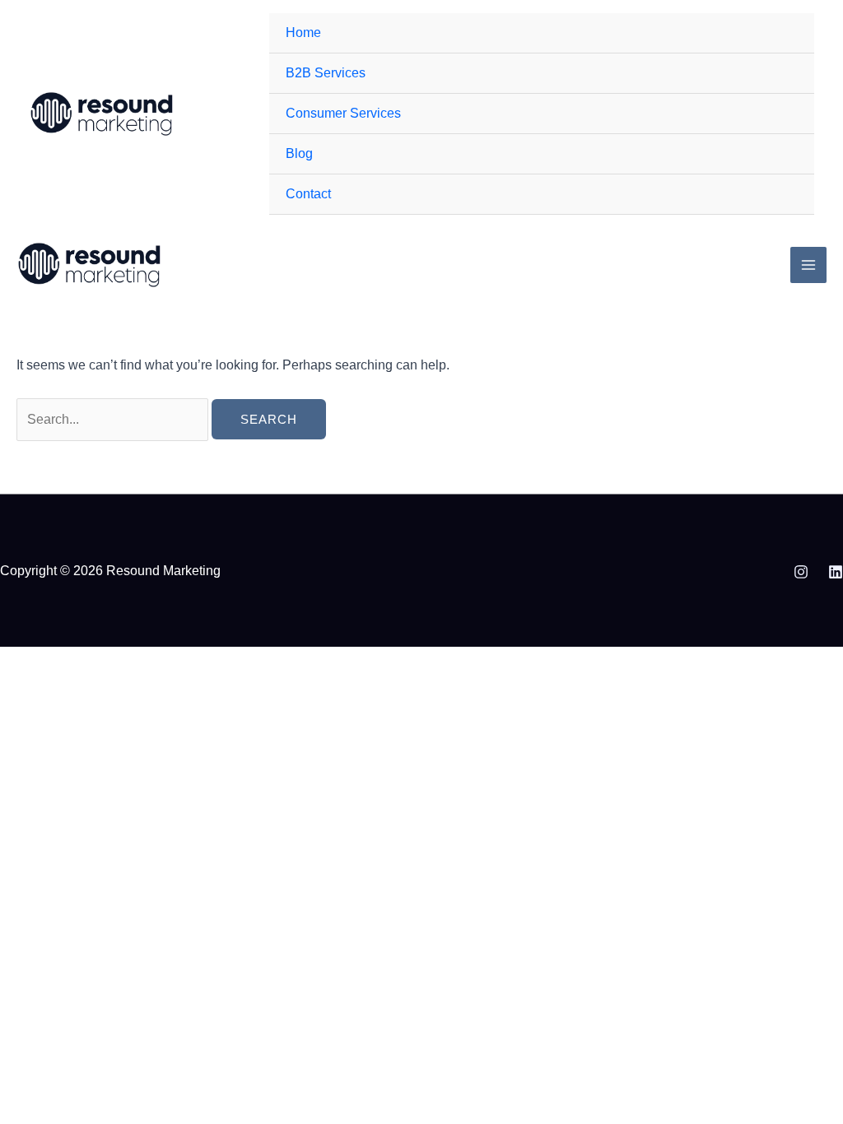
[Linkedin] (835, 571)
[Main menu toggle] (808, 265)
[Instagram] (801, 571)
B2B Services (326, 73)
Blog (299, 153)
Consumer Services (343, 113)
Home (303, 32)
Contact (308, 194)
